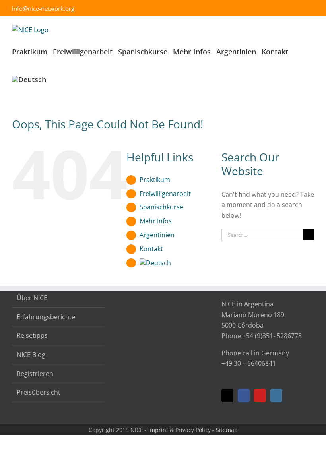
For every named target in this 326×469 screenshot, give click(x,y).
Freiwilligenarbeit (165, 193)
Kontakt (151, 248)
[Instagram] (276, 395)
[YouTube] (260, 395)
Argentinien (157, 235)
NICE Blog (31, 354)
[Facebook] (244, 395)
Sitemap (227, 430)
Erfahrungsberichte (46, 316)
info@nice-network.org (43, 8)
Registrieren (35, 373)
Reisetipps (32, 335)
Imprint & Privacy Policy (179, 430)
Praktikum (155, 179)
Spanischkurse (161, 207)
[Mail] (227, 395)
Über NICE (32, 297)
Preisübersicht (38, 392)
